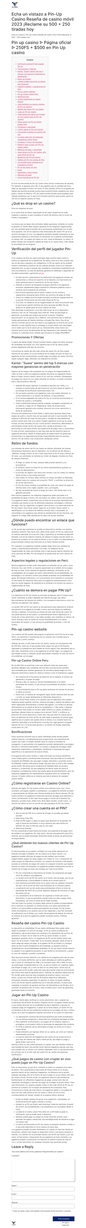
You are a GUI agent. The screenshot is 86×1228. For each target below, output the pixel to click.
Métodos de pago (25, 175)
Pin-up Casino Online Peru (28, 94)
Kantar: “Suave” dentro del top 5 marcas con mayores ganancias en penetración (31, 74)
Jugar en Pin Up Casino (27, 112)
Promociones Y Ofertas (27, 69)
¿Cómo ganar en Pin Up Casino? (30, 129)
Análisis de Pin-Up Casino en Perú (31, 160)
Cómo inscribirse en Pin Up (28, 177)
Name (14, 1186)
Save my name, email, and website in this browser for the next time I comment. (42, 1211)
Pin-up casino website (26, 92)
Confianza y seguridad (26, 127)
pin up (41, 273)
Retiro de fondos (24, 79)
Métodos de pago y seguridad (30, 150)
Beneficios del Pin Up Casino (29, 157)
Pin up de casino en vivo (27, 167)
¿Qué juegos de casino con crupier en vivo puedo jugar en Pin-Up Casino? (31, 116)
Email (14, 1194)
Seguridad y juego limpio (27, 172)
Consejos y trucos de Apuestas (30, 142)
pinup (20, 170)
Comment (16, 1156)
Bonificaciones (23, 97)
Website (15, 1202)
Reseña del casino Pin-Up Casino (31, 109)
